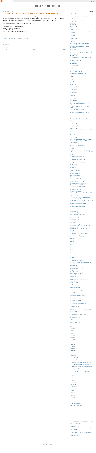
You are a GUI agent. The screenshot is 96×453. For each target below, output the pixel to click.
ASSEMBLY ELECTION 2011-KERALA (77, 208)
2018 (71, 76)
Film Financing (73, 222)
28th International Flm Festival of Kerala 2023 (78, 109)
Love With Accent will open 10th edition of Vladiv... (82, 364)
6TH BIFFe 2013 (73, 165)
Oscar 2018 (72, 281)
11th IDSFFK (72, 24)
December (74, 355)
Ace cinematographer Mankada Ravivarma (78, 203)
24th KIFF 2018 (73, 92)
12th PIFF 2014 (73, 40)
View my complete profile (76, 405)
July (73, 377)
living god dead (73, 270)
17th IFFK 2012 (73, 63)
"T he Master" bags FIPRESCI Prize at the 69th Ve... (82, 368)
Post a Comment (6, 47)
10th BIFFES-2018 (73, 21)
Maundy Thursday (73, 271)
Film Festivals (72, 220)
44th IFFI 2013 (72, 120)
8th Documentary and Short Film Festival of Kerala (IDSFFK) (81, 200)
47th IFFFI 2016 (73, 125)
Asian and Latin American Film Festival (77, 206)
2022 (72, 335)
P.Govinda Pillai (73, 286)
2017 (72, 344)
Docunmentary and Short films (75, 212)
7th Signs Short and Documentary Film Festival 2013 (80, 195)
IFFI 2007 (72, 248)
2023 (71, 79)
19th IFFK (72, 68)
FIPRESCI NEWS (73, 227)
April (73, 382)
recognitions (72, 294)
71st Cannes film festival (74, 173)
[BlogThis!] (23, 38)
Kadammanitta (72, 265)
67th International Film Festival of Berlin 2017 (79, 161)
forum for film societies (74, 235)
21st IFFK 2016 (73, 84)
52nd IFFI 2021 (73, 137)
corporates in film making (74, 211)
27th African (72, 101)
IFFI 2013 (72, 254)
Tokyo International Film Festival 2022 (77, 314)
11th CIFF (72, 23)
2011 (72, 390)
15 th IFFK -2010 (73, 54)
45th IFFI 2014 (72, 122)
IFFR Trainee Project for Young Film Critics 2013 (81, 362)
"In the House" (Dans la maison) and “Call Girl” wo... (82, 366)
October (74, 359)
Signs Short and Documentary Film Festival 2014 (79, 303)
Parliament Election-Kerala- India (76, 289)
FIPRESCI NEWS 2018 (74, 230)
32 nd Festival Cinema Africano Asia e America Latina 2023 (81, 114)
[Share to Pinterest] (27, 38)
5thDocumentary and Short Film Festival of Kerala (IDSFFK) (81, 151)
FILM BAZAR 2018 (73, 217)
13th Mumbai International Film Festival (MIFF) (79, 46)
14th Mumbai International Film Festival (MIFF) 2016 (80, 52)
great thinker (72, 240)
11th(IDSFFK (72, 34)
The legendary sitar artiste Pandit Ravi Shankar (79, 312)
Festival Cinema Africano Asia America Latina (78, 214)
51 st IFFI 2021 (73, 134)
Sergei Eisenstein (73, 302)
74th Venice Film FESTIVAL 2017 (76, 181)
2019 (71, 78)
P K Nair (71, 284)
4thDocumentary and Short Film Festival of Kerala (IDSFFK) (81, 129)
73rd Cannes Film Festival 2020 (76, 176)
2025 (72, 330)
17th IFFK (72, 62)
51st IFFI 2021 (72, 136)
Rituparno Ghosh (73, 298)
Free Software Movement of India (76, 236)
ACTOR (71, 204)
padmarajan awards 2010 (74, 287)
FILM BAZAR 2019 (73, 219)
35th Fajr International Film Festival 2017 (78, 117)
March (73, 384)
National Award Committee (75, 274)
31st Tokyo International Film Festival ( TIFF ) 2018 (80, 112)
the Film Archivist (73, 311)
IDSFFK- (71, 244)
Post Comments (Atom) (12, 52)
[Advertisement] (76, 414)
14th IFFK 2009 (73, 49)
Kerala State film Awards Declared (76, 266)
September (74, 361)
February (74, 386)
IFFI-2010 (72, 257)
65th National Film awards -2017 (76, 156)
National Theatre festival (74, 278)
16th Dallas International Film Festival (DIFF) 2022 (79, 57)
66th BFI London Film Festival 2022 (77, 159)
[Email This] (22, 38)
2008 (72, 395)
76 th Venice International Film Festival (77, 186)
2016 (72, 346)
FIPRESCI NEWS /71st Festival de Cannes (78, 228)
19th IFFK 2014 (73, 70)
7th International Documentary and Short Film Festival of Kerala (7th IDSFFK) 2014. (81, 193)
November (74, 357)
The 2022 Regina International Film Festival (78, 308)
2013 (72, 352)
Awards (71, 209)
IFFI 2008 (72, 249)
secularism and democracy (75, 300)
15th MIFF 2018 (73, 55)
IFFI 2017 (72, 256)
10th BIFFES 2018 (73, 20)
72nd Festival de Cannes (74, 175)
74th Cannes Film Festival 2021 (76, 178)
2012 (71, 75)
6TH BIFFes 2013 (73, 167)
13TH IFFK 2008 (73, 41)
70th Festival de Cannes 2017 (75, 172)
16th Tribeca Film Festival (75, 60)
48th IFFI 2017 (72, 126)
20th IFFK (72, 81)
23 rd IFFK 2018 (73, 87)
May (73, 380)
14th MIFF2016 (73, 51)
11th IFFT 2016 (73, 26)
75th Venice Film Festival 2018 (76, 184)
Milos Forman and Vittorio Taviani (76, 273)
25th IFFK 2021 (73, 97)
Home (34, 49)
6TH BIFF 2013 (73, 164)
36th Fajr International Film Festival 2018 (78, 118)
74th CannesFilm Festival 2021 (76, 180)
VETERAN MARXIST (74, 317)
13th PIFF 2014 (73, 47)
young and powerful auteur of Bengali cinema (78, 320)
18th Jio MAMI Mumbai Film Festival (77, 67)
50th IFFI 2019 (72, 132)
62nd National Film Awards (75, 154)
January (73, 388)
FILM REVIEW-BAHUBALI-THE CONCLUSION (79, 225)
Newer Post (5, 49)
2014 (72, 350)
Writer (71, 319)
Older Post (64, 49)
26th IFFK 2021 (73, 98)
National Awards (73, 276)
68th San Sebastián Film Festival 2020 (77, 162)
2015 (72, 348)
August (73, 375)
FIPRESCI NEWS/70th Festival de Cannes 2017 (79, 232)
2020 (72, 339)
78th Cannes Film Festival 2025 (76, 189)
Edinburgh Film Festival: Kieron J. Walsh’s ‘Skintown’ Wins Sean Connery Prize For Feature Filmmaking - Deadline (81, 431)
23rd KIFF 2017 (73, 89)
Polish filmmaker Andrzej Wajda (76, 290)
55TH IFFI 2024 (73, 144)
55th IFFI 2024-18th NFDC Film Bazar (77, 145)
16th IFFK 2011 (73, 59)
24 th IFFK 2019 (73, 91)
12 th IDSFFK (72, 35)
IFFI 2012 (72, 246)
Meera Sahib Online (75, 403)
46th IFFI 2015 (72, 123)
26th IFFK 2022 (73, 100)
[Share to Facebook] (26, 38)
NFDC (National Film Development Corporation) (79, 279)
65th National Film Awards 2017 (76, 157)
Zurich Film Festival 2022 (75, 322)
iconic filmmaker (73, 243)
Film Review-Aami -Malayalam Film (77, 224)
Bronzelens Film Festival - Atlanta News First (78, 437)
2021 (72, 337)
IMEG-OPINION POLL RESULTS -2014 (77, 260)
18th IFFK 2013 (73, 65)
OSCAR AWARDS (73, 282)
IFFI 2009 (72, 251)
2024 (72, 332)
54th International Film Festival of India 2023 (78, 140)
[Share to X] (25, 38)
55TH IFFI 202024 (73, 142)
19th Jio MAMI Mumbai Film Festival (77, 71)
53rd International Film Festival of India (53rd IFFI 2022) (81, 139)
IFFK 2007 (72, 259)
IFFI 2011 (72, 252)
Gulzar (71, 241)
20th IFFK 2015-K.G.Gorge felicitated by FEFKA (79, 83)
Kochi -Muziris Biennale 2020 (75, 268)
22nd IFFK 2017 (73, 86)
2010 (72, 392)
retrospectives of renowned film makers (77, 297)
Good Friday (72, 238)
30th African (72, 111)
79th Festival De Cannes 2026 (75, 191)
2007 (72, 397)
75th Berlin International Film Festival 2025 (78, 183)
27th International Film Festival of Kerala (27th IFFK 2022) (81, 103)
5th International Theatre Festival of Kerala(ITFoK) (79, 150)
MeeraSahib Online (48, 6)
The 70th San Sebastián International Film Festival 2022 (80, 309)
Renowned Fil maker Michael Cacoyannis (78, 295)
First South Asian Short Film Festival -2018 (78, 233)
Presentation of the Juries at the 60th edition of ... (81, 369)
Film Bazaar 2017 (73, 216)
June (73, 379)
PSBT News (72, 292)
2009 (72, 394)
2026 (72, 328)
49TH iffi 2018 (72, 128)
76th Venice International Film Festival (77, 188)
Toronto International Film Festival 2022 (77, 316)
